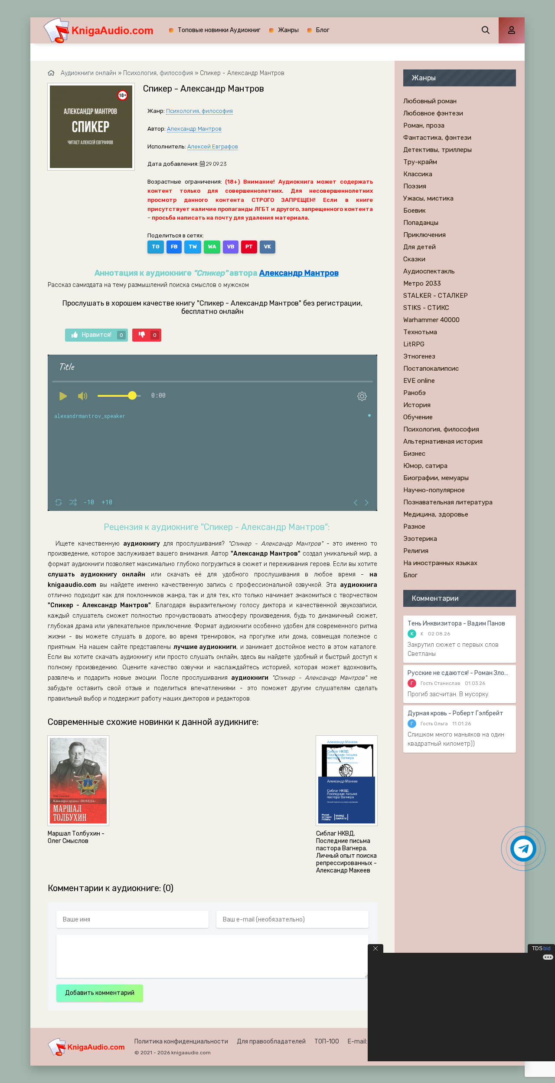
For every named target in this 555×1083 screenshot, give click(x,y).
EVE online (419, 381)
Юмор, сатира (425, 466)
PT (249, 247)
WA (212, 247)
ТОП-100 (326, 1041)
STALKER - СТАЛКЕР (435, 296)
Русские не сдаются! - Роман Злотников (460, 673)
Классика (417, 174)
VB (230, 247)
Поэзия (414, 186)
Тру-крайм (420, 162)
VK (267, 247)
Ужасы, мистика (428, 198)
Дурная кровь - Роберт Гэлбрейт (455, 713)
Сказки (414, 259)
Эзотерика (420, 539)
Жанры (288, 30)
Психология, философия (199, 111)
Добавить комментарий (99, 993)
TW (193, 247)
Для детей (419, 247)
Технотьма (420, 332)
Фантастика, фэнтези (437, 138)
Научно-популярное (434, 490)
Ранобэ (414, 393)
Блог (323, 30)
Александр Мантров (194, 128)
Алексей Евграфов (212, 146)
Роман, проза (423, 125)
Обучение (418, 417)
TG (156, 247)
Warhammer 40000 (431, 320)
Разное (414, 526)
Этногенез (419, 356)
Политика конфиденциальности (181, 1041)
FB (174, 247)
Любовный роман (430, 101)
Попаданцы (420, 223)
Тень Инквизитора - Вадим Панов (456, 623)
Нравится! (102, 335)
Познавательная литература (448, 502)
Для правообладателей (271, 1041)
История (417, 405)
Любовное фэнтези (433, 113)
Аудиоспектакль (429, 271)
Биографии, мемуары (436, 478)
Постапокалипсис (431, 368)
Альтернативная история (443, 441)
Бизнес (414, 454)
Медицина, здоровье (435, 514)
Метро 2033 (422, 283)
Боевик (414, 210)
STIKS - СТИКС (426, 308)
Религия (415, 551)
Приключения (424, 235)
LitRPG (413, 344)
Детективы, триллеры (437, 150)
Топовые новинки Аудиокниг (219, 30)
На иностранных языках (440, 563)
